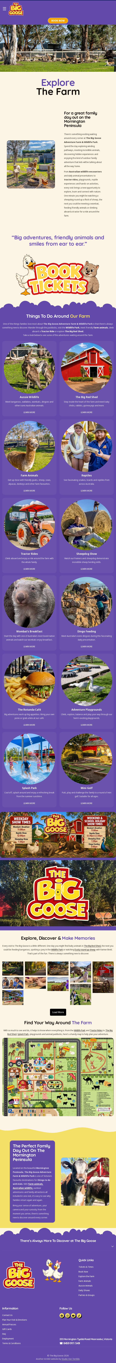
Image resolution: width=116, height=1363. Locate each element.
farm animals (100, 327)
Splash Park (23, 1034)
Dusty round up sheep (85, 949)
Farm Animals (85, 1281)
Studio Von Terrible (71, 1358)
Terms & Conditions (11, 1343)
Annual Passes (9, 1324)
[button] (4, 8)
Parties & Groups (87, 1295)
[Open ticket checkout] (58, 296)
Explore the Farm (86, 1276)
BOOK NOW (57, 20)
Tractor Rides (96, 1030)
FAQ (4, 1333)
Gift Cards (7, 1329)
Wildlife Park (72, 327)
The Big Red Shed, (92, 945)
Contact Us (7, 1315)
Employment (8, 1338)
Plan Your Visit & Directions (14, 1319)
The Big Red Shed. (74, 331)
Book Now (83, 1271)
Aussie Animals (86, 1285)
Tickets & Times (86, 1266)
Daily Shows (84, 1290)
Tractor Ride (48, 331)
